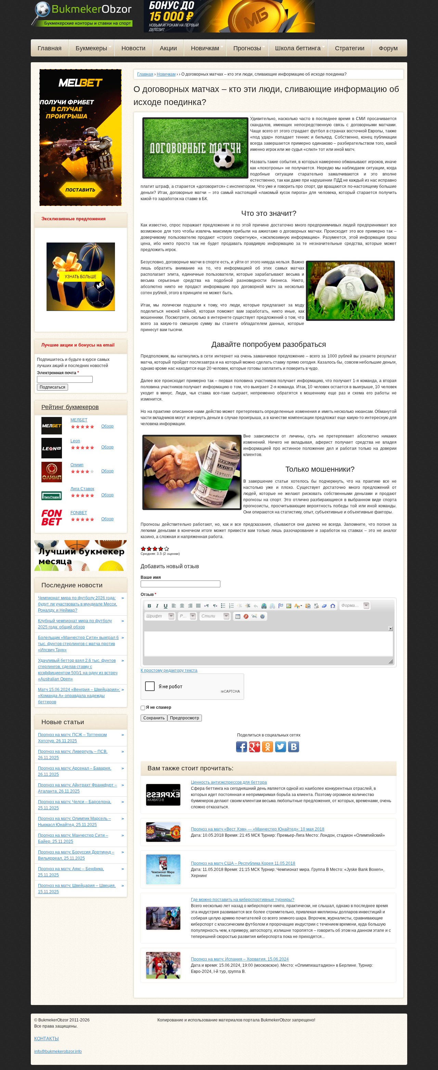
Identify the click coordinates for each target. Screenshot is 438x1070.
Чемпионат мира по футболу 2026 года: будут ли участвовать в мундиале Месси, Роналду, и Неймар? (77, 604)
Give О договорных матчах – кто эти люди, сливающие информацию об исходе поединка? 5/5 (167, 548)
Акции (168, 48)
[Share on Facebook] (241, 746)
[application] (269, 632)
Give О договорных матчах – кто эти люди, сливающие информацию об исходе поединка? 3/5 (155, 548)
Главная (50, 48)
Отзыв (148, 594)
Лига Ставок (82, 488)
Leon (75, 441)
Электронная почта (58, 372)
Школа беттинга (295, 49)
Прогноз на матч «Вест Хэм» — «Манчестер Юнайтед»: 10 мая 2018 (257, 829)
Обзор (107, 426)
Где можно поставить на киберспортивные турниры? (242, 899)
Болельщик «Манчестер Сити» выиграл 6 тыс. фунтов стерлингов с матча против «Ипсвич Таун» (78, 643)
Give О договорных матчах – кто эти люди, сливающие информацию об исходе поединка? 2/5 (149, 548)
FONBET (78, 512)
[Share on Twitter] (280, 746)
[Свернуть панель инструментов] (390, 628)
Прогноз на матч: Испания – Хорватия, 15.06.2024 (240, 959)
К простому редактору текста (169, 670)
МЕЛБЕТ (78, 420)
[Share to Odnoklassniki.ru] (267, 746)
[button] (149, 606)
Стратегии (349, 48)
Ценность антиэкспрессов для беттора (229, 782)
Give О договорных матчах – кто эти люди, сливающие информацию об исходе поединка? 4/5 (161, 548)
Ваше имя (151, 577)
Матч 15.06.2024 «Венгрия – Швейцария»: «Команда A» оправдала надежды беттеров (79, 695)
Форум (388, 48)
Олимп (76, 464)
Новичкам (201, 49)
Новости (133, 48)
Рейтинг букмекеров (70, 407)
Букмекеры (88, 49)
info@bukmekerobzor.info (58, 1051)
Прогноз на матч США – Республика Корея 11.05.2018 (243, 863)
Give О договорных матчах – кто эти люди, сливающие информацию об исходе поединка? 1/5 (143, 548)
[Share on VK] (293, 746)
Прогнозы (244, 49)
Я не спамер (158, 707)
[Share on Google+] (254, 746)
